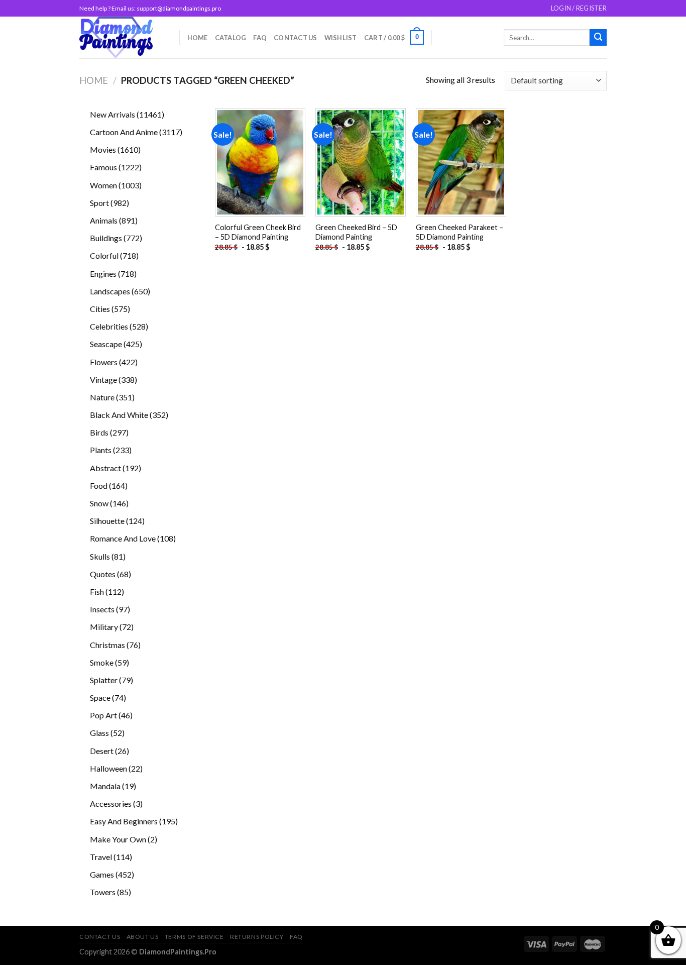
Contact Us (295, 38)
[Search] (598, 37)
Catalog (231, 38)
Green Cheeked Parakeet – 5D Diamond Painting (459, 232)
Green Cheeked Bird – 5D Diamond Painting (356, 232)
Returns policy (257, 936)
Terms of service (194, 936)
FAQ (260, 38)
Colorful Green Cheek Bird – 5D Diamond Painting (258, 232)
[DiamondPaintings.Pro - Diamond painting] (121, 37)
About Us (143, 936)
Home (197, 38)
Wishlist (340, 38)
